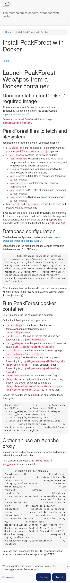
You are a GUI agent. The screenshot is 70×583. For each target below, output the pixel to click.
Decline (44, 577)
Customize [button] (8, 577)
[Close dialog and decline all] (67, 564)
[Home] (7, 4)
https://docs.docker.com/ (16, 114)
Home (8, 32)
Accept (59, 577)
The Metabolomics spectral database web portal (31, 13)
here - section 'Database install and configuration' (32, 239)
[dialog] (35, 572)
